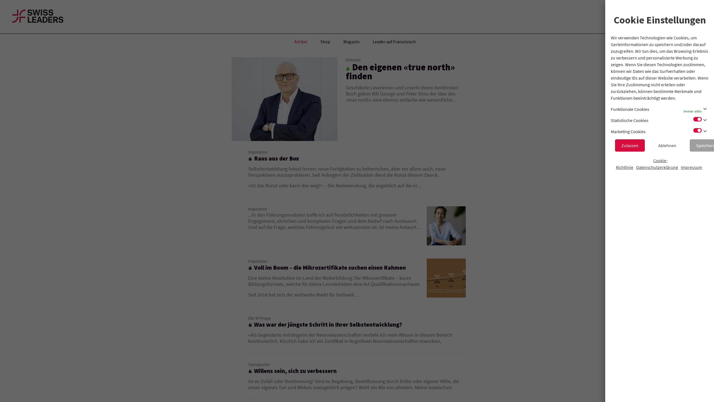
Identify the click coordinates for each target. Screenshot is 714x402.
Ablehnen (667, 145)
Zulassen (629, 145)
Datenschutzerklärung (657, 167)
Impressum (691, 167)
